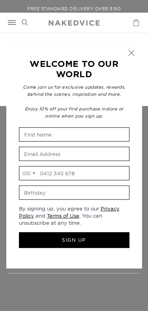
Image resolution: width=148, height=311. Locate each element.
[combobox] (28, 173)
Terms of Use (63, 215)
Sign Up (74, 240)
